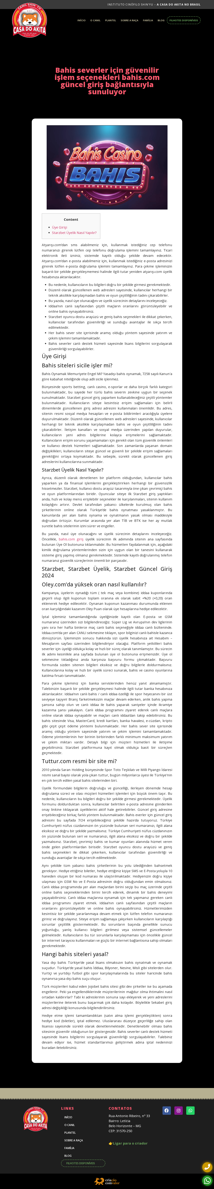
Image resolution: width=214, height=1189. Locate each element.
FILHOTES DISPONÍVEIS (184, 20)
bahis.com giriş (71, 539)
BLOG (161, 20)
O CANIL (95, 20)
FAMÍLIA (148, 20)
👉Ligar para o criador (128, 1143)
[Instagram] (178, 1110)
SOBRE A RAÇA (129, 20)
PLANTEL (110, 20)
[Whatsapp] (190, 1110)
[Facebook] (167, 1110)
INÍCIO (81, 20)
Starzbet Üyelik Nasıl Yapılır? (74, 232)
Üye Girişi (59, 227)
